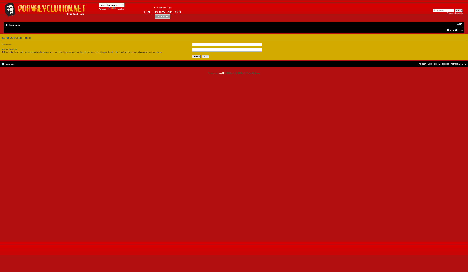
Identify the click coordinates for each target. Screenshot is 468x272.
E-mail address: (9, 49)
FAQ (452, 30)
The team (422, 64)
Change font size (460, 24)
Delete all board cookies (438, 64)
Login (460, 30)
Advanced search (455, 13)
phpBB (221, 73)
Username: (7, 44)
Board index (14, 25)
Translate (120, 9)
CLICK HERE (162, 17)
